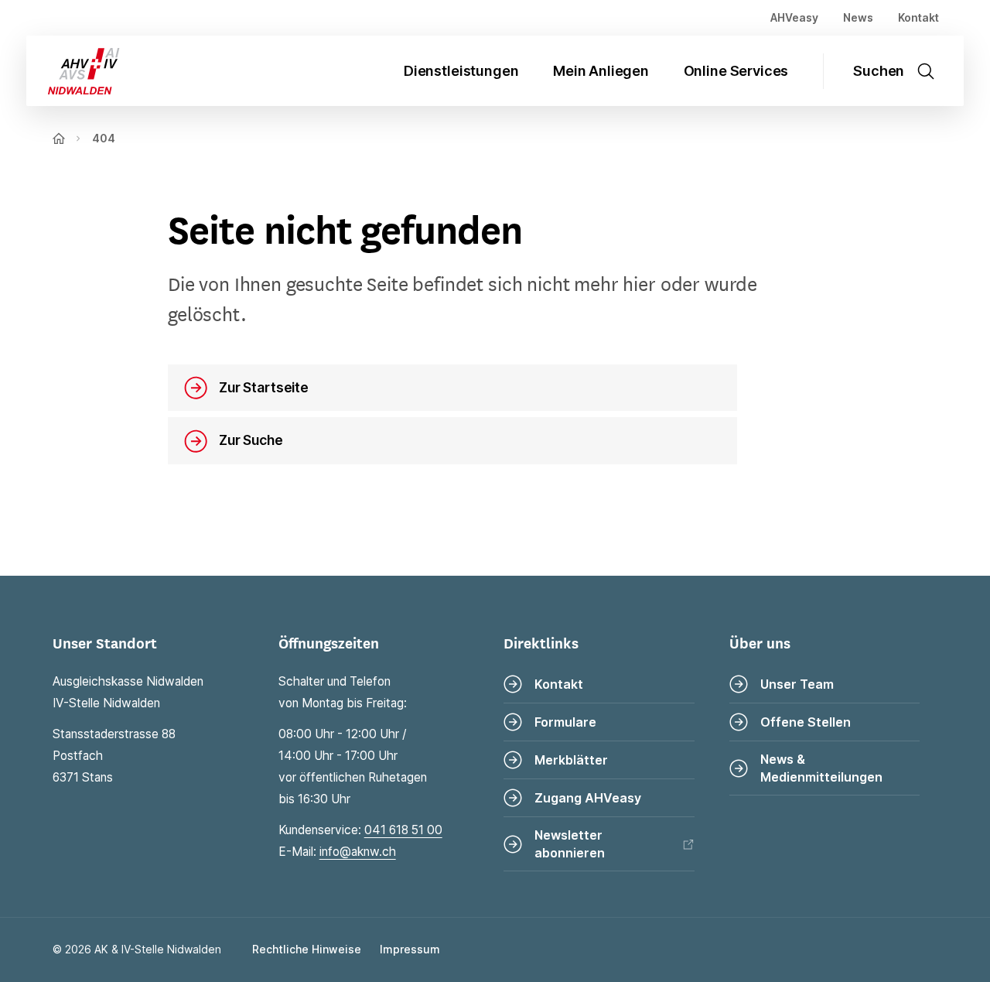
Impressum (410, 949)
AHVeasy (794, 17)
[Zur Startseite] (73, 71)
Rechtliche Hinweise (306, 949)
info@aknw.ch (357, 851)
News (858, 17)
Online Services (736, 71)
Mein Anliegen (601, 71)
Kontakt (918, 17)
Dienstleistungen (461, 71)
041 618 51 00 (403, 830)
